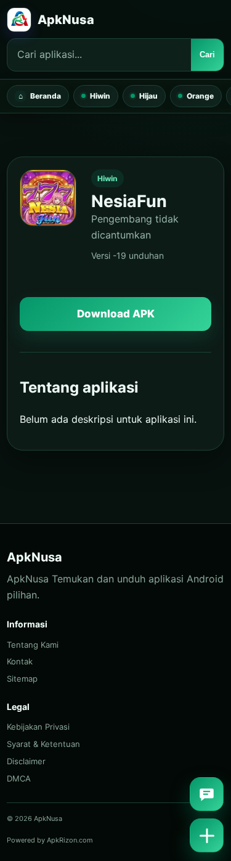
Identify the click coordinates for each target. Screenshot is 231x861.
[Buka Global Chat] (207, 794)
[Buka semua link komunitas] (207, 835)
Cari (207, 54)
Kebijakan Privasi (38, 727)
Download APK (116, 314)
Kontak (20, 661)
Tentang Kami (33, 645)
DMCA (19, 778)
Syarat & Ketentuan (43, 744)
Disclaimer (26, 761)
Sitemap (22, 678)
